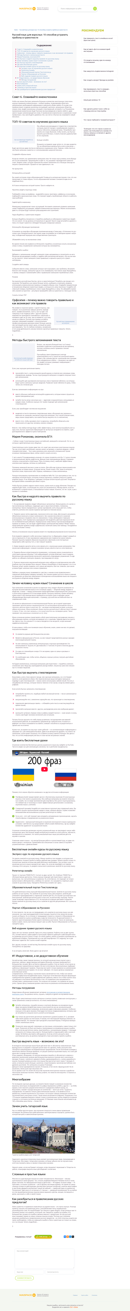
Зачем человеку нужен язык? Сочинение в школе (35, 61)
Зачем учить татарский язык (27, 85)
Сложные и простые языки (26, 87)
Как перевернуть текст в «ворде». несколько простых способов (96, 90)
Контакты (94, 1295)
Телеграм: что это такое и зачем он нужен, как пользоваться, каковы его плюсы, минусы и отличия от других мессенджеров (98, 132)
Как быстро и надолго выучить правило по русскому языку (38, 59)
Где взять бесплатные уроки (27, 64)
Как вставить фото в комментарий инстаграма (97, 50)
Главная (75, 1295)
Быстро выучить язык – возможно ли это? (32, 82)
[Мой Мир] (70, 1237)
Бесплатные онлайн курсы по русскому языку (33, 66)
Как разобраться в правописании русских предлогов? (36, 89)
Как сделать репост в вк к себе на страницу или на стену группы (96, 110)
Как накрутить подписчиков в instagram (99, 71)
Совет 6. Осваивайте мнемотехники (30, 49)
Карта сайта (84, 1295)
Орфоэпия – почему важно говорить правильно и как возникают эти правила (45, 53)
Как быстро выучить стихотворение (30, 62)
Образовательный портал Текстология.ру (36, 72)
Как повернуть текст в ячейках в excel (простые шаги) (98, 39)
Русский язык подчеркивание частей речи (65, 322)
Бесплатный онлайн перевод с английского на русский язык (23, 359)
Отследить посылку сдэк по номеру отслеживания (97, 61)
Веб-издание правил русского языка (34, 76)
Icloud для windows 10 (92, 100)
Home (16, 30)
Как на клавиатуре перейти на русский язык (23, 140)
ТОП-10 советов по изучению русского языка (33, 51)
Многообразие (22, 84)
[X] (73, 1237)
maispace (27, 8)
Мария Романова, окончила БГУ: (28, 57)
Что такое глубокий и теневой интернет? (99, 120)
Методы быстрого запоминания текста (31, 55)
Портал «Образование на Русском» (33, 74)
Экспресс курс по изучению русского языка (36, 68)
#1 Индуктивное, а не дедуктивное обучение (33, 78)
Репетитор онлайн (28, 70)
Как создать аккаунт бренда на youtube (99, 80)
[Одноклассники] (67, 1237)
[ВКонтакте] (65, 1237)
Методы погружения (28, 80)
